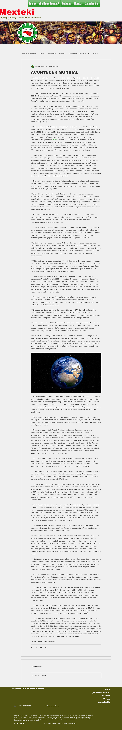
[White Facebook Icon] (15, 723)
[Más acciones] (100, 67)
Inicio (107, 689)
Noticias (106, 696)
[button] (108, 53)
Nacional (62, 53)
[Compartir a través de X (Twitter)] (36, 648)
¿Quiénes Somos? (101, 692)
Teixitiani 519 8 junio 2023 (39, 641)
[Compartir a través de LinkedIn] (41, 648)
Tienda (106, 699)
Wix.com (73, 723)
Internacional (52, 53)
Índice (42, 53)
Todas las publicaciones (28, 53)
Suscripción (104, 702)
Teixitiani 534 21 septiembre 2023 (79, 53)
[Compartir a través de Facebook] (32, 648)
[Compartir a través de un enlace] (46, 648)
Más (94, 53)
